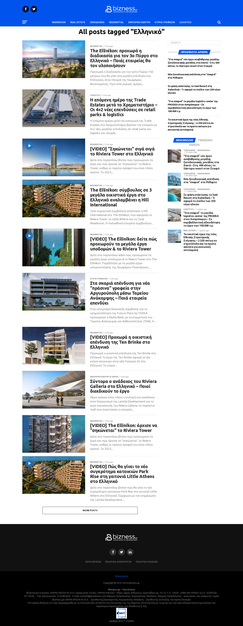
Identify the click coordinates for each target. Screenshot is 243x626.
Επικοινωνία (121, 576)
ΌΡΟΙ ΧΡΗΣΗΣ (93, 561)
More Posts (90, 510)
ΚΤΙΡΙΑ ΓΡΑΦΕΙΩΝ (165, 22)
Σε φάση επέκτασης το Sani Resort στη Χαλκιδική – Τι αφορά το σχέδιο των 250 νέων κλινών (194, 89)
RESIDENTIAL (116, 22)
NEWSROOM (59, 22)
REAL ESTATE (77, 22)
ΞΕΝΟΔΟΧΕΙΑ (97, 22)
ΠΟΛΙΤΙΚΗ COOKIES (147, 561)
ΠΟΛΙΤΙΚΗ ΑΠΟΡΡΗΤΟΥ (118, 561)
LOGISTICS (185, 22)
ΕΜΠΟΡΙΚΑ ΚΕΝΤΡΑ (139, 22)
